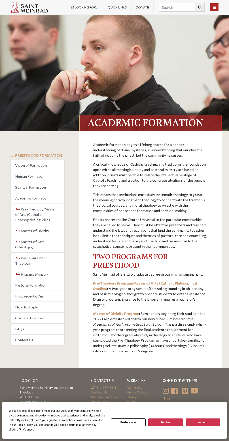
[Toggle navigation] (214, 7)
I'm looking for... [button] (84, 7)
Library (131, 397)
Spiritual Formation (30, 187)
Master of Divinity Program (116, 313)
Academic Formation (32, 198)
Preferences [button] (27, 429)
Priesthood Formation (38, 155)
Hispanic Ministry (34, 274)
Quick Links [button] (117, 7)
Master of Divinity (34, 231)
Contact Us (24, 340)
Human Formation (30, 176)
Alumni (131, 402)
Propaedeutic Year (30, 296)
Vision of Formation (31, 165)
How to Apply (26, 307)
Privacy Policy (100, 402)
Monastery (134, 387)
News (167, 398)
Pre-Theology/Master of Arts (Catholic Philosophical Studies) (35, 214)
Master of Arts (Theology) (29, 244)
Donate (142, 7)
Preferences (128, 422)
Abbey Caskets (137, 392)
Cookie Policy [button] (24, 424)
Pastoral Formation (30, 285)
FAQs (19, 329)
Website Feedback (104, 397)
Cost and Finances (29, 318)
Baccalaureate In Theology (31, 260)
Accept (203, 422)
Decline (165, 422)
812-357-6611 (106, 387)
